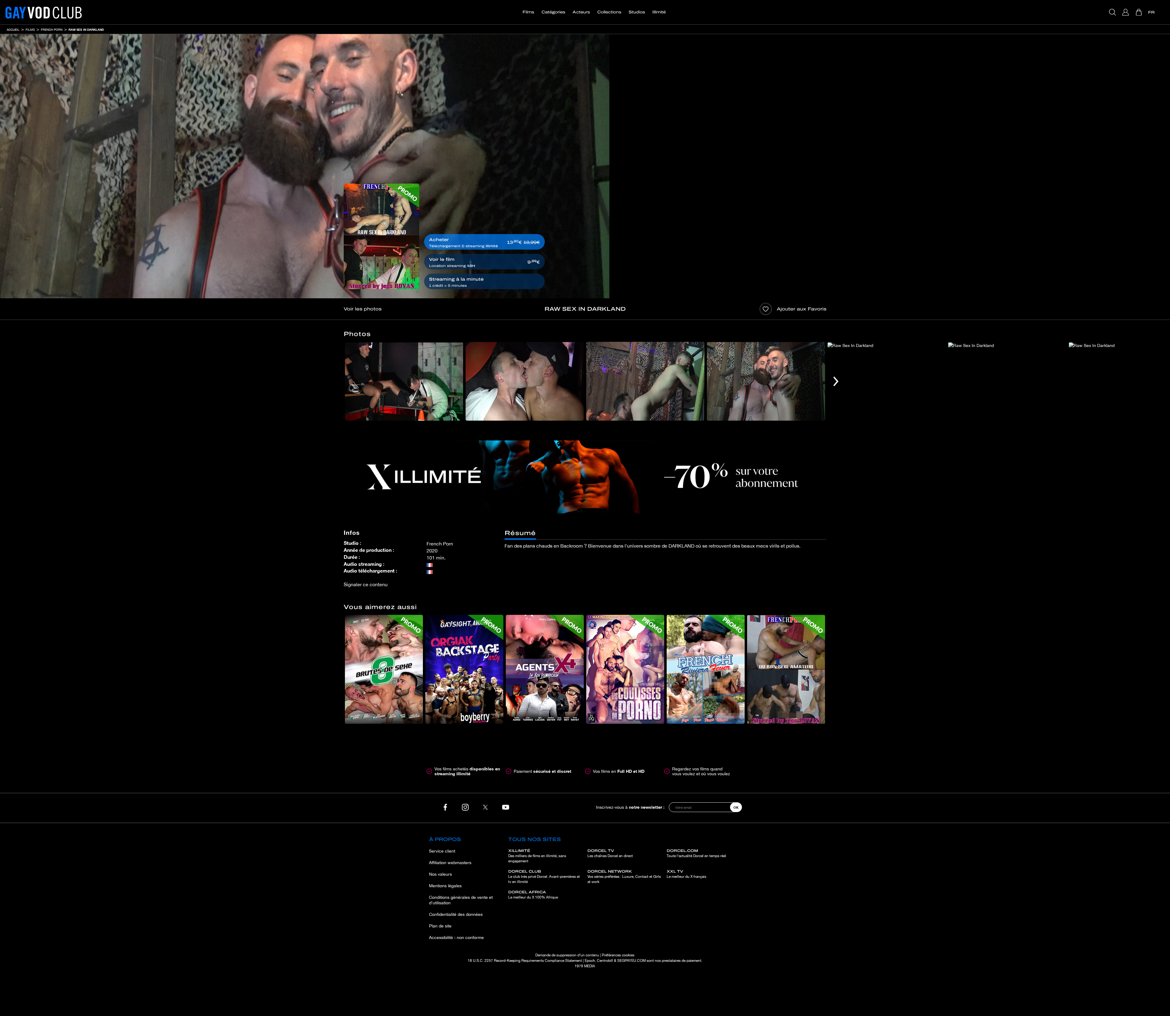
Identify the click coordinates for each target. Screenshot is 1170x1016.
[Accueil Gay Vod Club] (43, 12)
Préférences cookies (618, 955)
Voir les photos (362, 309)
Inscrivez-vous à (630, 807)
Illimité (659, 12)
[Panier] (1139, 12)
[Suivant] (835, 381)
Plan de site (440, 925)
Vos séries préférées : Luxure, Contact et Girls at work (624, 876)
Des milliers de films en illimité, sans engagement (537, 856)
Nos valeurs (440, 874)
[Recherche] (1113, 12)
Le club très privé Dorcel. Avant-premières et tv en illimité (544, 876)
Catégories (553, 12)
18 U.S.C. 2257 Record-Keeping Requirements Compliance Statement (525, 960)
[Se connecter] (1126, 12)
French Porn (51, 29)
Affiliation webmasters (450, 862)
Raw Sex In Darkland (86, 29)
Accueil (13, 29)
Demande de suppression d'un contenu (567, 955)
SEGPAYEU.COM (631, 960)
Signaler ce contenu (366, 584)
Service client (442, 851)
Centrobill (605, 960)
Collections (609, 12)
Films (528, 12)
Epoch (590, 960)
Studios (637, 12)
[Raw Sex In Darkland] (381, 236)
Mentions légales (445, 885)
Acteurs (581, 12)
